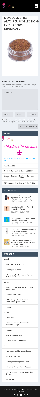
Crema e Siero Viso (14, 356)
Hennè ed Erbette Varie (15, 264)
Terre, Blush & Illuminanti (16, 341)
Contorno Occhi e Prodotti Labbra (19, 351)
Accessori (10, 318)
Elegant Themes (19, 389)
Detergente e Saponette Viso (18, 362)
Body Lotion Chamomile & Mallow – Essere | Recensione (23, 230)
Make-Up (7, 312)
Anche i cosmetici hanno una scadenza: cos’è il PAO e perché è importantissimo (23, 242)
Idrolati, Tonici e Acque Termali (19, 367)
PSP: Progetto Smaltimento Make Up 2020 (19, 183)
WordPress (20, 392)
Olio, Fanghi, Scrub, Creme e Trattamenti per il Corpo (23, 234)
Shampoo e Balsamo (15, 270)
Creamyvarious (24, 247)
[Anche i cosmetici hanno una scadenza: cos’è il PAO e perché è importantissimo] (6, 242)
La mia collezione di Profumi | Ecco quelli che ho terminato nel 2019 (19, 177)
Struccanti (11, 379)
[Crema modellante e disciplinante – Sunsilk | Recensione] (6, 219)
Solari (9, 307)
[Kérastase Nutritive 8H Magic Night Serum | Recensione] (6, 197)
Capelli (6, 259)
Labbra (9, 330)
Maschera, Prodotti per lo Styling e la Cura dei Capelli (23, 201)
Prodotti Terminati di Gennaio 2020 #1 (18, 171)
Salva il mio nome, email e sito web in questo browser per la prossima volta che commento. (19, 120)
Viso (5, 346)
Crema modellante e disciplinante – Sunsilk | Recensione (23, 219)
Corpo (6, 282)
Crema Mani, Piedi (14, 295)
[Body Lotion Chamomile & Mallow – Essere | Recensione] (6, 231)
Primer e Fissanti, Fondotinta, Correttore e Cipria (20, 212)
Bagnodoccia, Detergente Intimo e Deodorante (19, 288)
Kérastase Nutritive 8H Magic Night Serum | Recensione (21, 197)
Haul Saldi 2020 (9, 166)
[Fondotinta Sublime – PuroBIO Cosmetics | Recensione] (6, 208)
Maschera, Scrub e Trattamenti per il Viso (20, 373)
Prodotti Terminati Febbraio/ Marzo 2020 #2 (19, 160)
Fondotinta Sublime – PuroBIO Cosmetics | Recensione (22, 208)
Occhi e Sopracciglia (14, 335)
